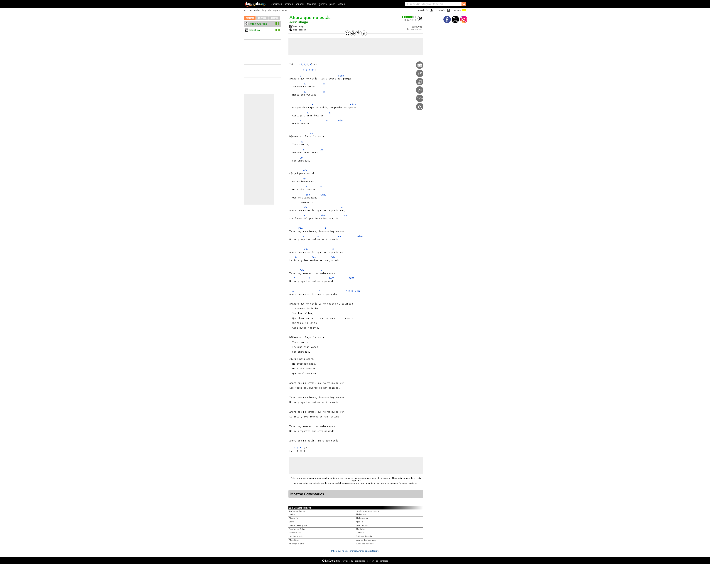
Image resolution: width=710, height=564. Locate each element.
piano (332, 4)
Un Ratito (360, 529)
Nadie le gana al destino (368, 511)
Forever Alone (295, 532)
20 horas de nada (364, 536)
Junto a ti (293, 514)
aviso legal (348, 561)
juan (420, 29)
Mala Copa (294, 540)
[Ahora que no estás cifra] (368, 551)
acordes (289, 4)
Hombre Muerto (296, 536)
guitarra (323, 4)
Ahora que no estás (310, 18)
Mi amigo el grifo (296, 544)
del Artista (262, 18)
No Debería (361, 514)
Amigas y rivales (297, 511)
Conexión (441, 10)
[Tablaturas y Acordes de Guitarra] (256, 5)
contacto (384, 561)
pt (377, 561)
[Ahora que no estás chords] (344, 551)
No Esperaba (362, 518)
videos (341, 4)
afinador (299, 4)
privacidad (360, 561)
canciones (276, 4)
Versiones (250, 18)
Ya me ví (360, 532)
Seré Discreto (362, 525)
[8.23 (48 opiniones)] (409, 17)
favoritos (311, 4)
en (372, 561)
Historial (274, 18)
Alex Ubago (298, 22)
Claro (291, 522)
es (368, 561)
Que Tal (359, 522)
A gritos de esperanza (366, 540)
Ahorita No (293, 518)
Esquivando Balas (297, 529)
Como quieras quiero (298, 525)
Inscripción (423, 10)
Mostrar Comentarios (307, 494)
